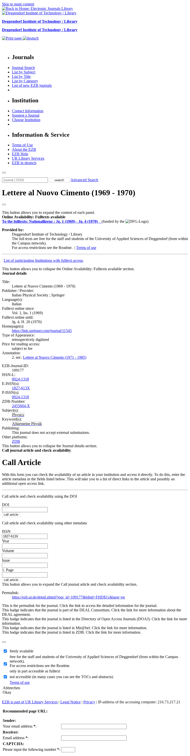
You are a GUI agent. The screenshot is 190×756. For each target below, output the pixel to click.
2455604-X (21, 406)
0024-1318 (20, 379)
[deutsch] (31, 38)
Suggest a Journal (25, 115)
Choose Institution (26, 120)
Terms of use (86, 247)
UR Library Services (28, 158)
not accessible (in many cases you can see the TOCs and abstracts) (61, 677)
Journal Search (23, 68)
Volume (8, 551)
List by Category (25, 81)
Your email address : (19, 726)
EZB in (24, 163)
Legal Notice (70, 702)
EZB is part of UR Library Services (30, 702)
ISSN (6, 531)
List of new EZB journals (32, 85)
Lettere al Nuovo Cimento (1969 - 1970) (68, 192)
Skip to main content (18, 4)
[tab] (95, 217)
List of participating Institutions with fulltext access (43, 260)
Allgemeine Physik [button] (27, 424)
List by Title (21, 76)
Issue (6, 560)
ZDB (16, 441)
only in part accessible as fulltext (35, 671)
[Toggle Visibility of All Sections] (4, 204)
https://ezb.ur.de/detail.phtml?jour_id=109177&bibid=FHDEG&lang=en (68, 597)
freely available (21, 651)
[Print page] (12, 38)
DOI (5, 505)
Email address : (15, 738)
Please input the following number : (31, 749)
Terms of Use (22, 145)
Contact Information (27, 111)
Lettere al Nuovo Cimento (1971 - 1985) (54, 357)
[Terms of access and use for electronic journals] (100, 221)
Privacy (89, 702)
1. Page (8, 570)
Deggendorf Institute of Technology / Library (39, 21)
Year (5, 541)
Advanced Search (84, 180)
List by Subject (23, 72)
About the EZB (24, 149)
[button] (33, 217)
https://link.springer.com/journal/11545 (42, 331)
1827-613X (21, 388)
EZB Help (20, 154)
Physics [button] (18, 415)
